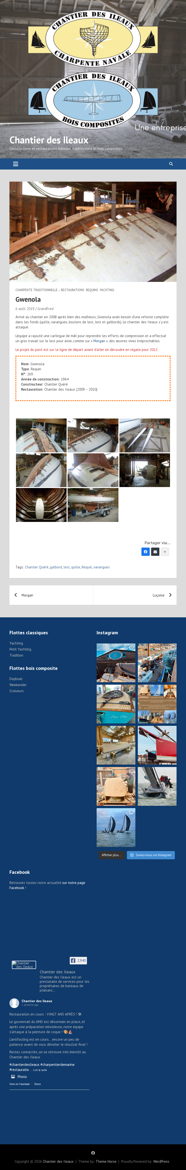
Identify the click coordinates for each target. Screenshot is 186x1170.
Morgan (99, 341)
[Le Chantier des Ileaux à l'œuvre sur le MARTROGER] (157, 662)
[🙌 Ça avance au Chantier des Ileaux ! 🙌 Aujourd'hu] (116, 745)
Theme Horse (106, 1161)
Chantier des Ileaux (48, 139)
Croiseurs (16, 691)
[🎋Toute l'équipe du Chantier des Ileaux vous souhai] (157, 704)
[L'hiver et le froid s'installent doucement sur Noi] (157, 745)
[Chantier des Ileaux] (24, 965)
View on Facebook (19, 1084)
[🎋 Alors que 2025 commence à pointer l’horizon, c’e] (116, 662)
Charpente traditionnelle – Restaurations (50, 290)
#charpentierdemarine (57, 1064)
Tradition (16, 655)
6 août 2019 (25, 308)
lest (66, 567)
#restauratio (19, 1069)
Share (37, 1084)
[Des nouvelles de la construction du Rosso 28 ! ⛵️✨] (116, 786)
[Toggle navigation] (15, 164)
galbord (56, 567)
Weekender (18, 684)
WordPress (161, 1161)
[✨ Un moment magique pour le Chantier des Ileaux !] (116, 827)
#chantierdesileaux (24, 1064)
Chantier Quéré (36, 567)
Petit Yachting (20, 649)
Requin (87, 567)
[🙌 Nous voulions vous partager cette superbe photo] (157, 786)
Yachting (107, 290)
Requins (92, 290)
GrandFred (46, 308)
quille (75, 567)
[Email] (155, 552)
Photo (22, 1076)
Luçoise (158, 595)
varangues (101, 567)
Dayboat (16, 678)
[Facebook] (145, 552)
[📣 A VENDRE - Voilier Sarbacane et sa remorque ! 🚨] (116, 704)
